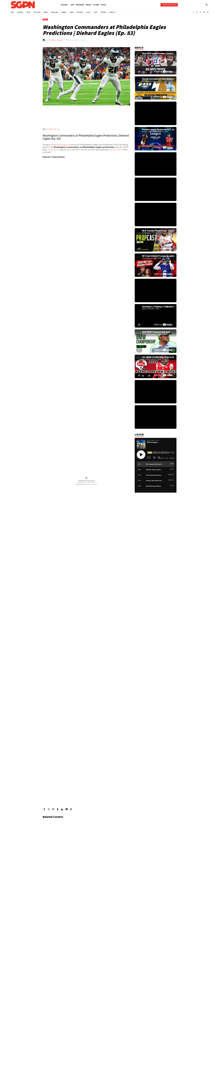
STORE (96, 5)
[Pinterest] (53, 809)
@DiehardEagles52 (60, 144)
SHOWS (64, 5)
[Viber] (66, 809)
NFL (45, 19)
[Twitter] (193, 12)
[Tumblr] (58, 809)
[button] (206, 5)
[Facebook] (44, 809)
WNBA (63, 12)
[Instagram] (197, 12)
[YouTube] (204, 12)
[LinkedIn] (62, 809)
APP (72, 5)
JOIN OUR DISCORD (169, 5)
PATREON (80, 5)
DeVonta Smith (115, 149)
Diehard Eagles (56, 40)
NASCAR (54, 12)
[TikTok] (200, 12)
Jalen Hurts (53, 149)
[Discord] (208, 12)
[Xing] (71, 809)
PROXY (88, 5)
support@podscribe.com (82, 484)
